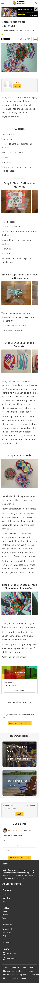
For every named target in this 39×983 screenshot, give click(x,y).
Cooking (5, 908)
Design (15, 30)
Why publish (7, 929)
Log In (19, 814)
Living (4, 911)
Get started (6, 932)
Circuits (5, 894)
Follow (17, 86)
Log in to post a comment (19, 857)
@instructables (12, 953)
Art (21, 30)
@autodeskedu (12, 958)
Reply (19, 845)
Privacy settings (26, 971)
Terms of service (28, 967)
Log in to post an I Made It (19, 723)
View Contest (19, 690)
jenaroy (7, 30)
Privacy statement (11, 971)
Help (4, 936)
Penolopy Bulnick (15, 830)
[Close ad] (36, 9)
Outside (5, 915)
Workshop (6, 898)
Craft (4, 904)
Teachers (5, 918)
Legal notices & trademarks (15, 978)
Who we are (7, 942)
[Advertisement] (19, 12)
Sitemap (5, 939)
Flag (7, 841)
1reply (6, 850)
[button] (2, 3)
